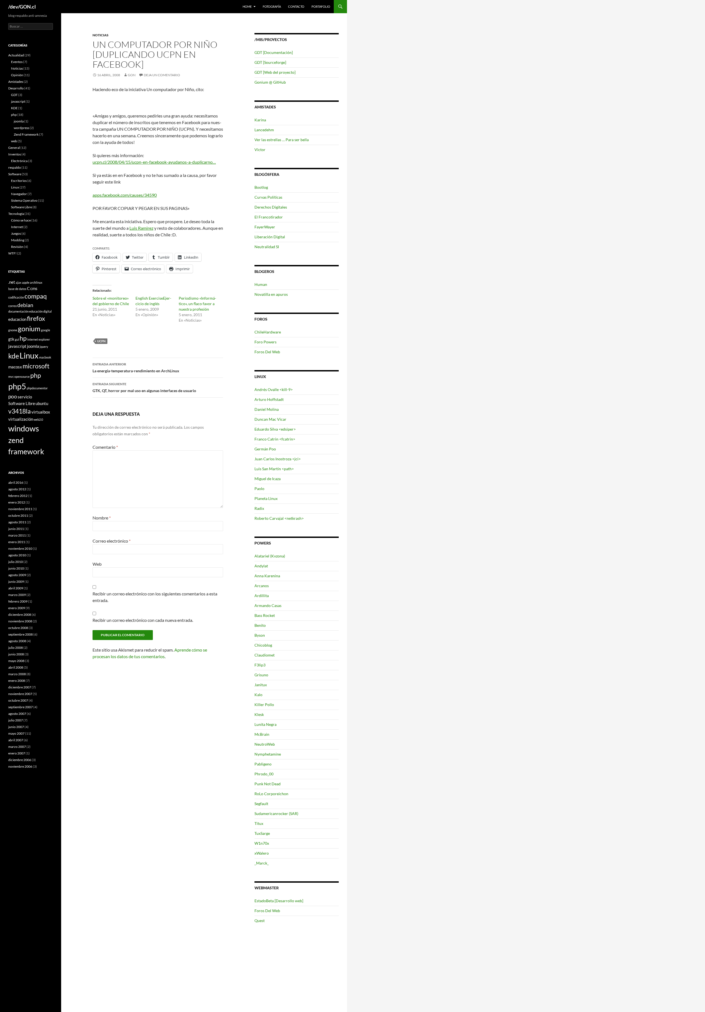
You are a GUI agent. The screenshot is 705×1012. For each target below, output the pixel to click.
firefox (36, 318)
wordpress (21, 128)
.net (11, 282)
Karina (260, 119)
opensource (22, 376)
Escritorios (19, 181)
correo (12, 306)
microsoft (36, 366)
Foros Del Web (267, 351)
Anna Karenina (267, 575)
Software (14, 174)
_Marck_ (261, 863)
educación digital (40, 311)
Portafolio (320, 6)
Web (97, 564)
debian (25, 305)
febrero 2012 (18, 496)
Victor (259, 149)
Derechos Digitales (270, 207)
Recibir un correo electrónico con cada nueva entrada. (143, 620)
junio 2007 (16, 727)
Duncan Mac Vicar (270, 419)
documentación (18, 311)
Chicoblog (263, 645)
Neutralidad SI (266, 246)
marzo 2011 (17, 535)
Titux (258, 823)
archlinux (36, 282)
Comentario (105, 447)
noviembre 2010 (20, 548)
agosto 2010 (17, 555)
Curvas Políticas (268, 197)
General (14, 148)
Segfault (261, 803)
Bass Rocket (264, 615)
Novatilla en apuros (271, 294)
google (45, 330)
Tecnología (16, 214)
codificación (16, 297)
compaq (36, 296)
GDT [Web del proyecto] (274, 72)
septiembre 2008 (20, 634)
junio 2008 (16, 654)
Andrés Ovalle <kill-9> (273, 389)
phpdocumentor (37, 388)
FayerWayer (264, 227)
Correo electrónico (112, 540)
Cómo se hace (21, 220)
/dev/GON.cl (22, 7)
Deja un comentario (162, 75)
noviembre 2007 (20, 694)
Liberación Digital (269, 236)
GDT (14, 95)
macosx (15, 366)
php (14, 115)
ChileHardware (267, 332)
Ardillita (261, 595)
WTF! (12, 253)
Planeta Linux (266, 498)
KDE (14, 108)
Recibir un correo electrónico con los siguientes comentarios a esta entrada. (155, 597)
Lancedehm (264, 129)
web (14, 141)
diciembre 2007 (19, 687)
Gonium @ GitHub (270, 82)
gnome (12, 330)
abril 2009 (15, 588)
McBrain (261, 734)
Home (247, 6)
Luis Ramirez (141, 228)
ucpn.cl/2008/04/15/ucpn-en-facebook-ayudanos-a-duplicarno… (154, 162)
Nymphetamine (267, 754)
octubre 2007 (18, 700)
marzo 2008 (17, 674)
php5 (17, 386)
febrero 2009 (18, 601)
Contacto (296, 6)
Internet (17, 227)
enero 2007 (16, 753)
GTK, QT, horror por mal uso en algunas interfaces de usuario (144, 387)
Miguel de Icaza (267, 478)
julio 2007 (15, 720)
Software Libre (21, 207)
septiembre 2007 (20, 707)
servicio (25, 396)
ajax (18, 282)
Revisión (17, 247)
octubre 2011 (18, 515)
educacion (17, 319)
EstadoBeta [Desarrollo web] (278, 900)
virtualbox (40, 411)
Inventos (14, 154)
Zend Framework (26, 134)
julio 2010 (15, 562)
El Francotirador (268, 217)
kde (13, 356)
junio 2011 (16, 529)
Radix (259, 508)
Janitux (260, 684)
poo (12, 396)
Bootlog (261, 187)
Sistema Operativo (24, 200)
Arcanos (261, 585)
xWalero (261, 853)
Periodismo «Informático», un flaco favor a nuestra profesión (197, 303)
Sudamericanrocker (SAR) (276, 813)
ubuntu (42, 403)
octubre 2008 (18, 628)
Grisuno (261, 674)
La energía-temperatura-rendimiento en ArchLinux (136, 367)
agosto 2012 (17, 489)
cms (33, 288)
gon (131, 75)
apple (25, 282)
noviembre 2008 (20, 621)
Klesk (259, 714)
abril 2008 (15, 667)
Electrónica (19, 161)
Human (260, 284)
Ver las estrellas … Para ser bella (281, 139)
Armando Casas (267, 605)
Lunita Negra (265, 724)
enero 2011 (16, 542)
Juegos (16, 233)
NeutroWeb (264, 744)
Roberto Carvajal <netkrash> (279, 518)
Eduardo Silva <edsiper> (275, 429)
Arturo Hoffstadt (269, 399)
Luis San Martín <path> (274, 468)
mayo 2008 (16, 661)
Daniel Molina (266, 409)
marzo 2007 (17, 747)
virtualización (20, 419)
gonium (29, 328)
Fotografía (272, 6)
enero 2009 (16, 608)
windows (23, 428)
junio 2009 (16, 581)
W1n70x (261, 843)
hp (23, 338)
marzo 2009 (17, 595)
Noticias (101, 35)
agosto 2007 (17, 714)
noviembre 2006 (20, 766)
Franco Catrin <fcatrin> (274, 439)
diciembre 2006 (19, 760)
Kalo (258, 694)
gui (17, 339)
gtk (11, 339)
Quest (259, 920)
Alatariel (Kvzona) (269, 556)
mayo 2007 (16, 733)
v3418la (19, 411)
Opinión (17, 75)
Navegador (19, 194)
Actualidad (16, 55)
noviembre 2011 (20, 509)
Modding (17, 240)
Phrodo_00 (263, 774)
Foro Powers (265, 342)
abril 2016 (15, 482)
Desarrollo (16, 88)
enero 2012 (16, 502)
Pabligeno (263, 764)
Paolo (259, 488)
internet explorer (38, 339)
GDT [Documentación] (273, 52)
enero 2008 (16, 681)
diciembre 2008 (19, 614)
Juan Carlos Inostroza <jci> (277, 458)
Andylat (261, 566)
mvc (11, 376)
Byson (259, 635)
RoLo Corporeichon (271, 793)
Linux (15, 187)
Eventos (17, 62)
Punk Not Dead (267, 783)
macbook (45, 357)
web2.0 (38, 419)
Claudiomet (264, 655)
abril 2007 (15, 740)
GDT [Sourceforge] (270, 62)
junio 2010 (16, 568)
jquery (44, 346)
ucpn (101, 341)
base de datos (17, 289)
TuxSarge (262, 833)
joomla (19, 121)
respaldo (14, 167)
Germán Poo (265, 449)
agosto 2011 (17, 522)
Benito (260, 625)
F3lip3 (259, 665)
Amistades (15, 82)
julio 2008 (15, 648)
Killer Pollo (264, 704)
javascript (18, 101)
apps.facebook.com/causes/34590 (125, 195)
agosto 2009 (17, 575)
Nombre (102, 517)
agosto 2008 (17, 641)
